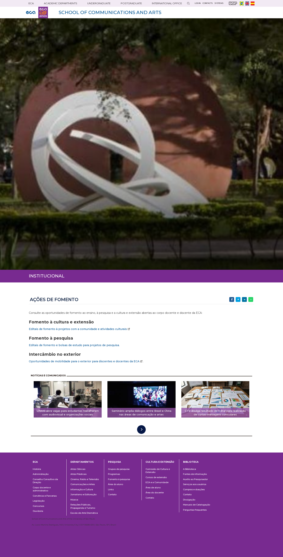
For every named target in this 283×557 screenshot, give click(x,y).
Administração (41, 474)
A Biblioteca (189, 469)
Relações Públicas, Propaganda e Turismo (82, 506)
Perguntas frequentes (195, 510)
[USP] (233, 3)
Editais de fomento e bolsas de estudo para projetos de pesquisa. (74, 345)
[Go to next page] (141, 429)
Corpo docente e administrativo (42, 489)
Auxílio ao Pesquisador (195, 479)
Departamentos (82, 461)
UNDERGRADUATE (99, 3)
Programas (114, 474)
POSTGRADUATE (131, 3)
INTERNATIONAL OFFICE (167, 3)
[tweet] (238, 299)
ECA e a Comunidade (157, 482)
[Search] (188, 3)
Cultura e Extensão (160, 461)
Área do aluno (115, 484)
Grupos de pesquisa (119, 469)
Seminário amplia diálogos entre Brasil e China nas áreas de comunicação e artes (141, 412)
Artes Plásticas (78, 474)
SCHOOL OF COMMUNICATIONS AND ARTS (110, 12)
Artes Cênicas (77, 469)
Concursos (38, 506)
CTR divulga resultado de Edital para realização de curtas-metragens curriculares (215, 412)
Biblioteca (190, 461)
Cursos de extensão (156, 477)
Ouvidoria (38, 511)
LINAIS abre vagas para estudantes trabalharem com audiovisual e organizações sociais (68, 412)
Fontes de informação (195, 474)
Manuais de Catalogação (196, 504)
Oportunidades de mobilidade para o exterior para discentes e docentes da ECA (84, 361)
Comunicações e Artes (82, 484)
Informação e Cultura (81, 489)
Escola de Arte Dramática (84, 513)
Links (111, 489)
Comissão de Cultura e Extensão (158, 471)
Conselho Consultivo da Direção (45, 481)
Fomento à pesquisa (119, 479)
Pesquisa (114, 461)
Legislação (38, 500)
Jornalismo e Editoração (83, 494)
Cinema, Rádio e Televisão (84, 479)
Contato (112, 494)
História (37, 469)
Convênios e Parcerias (45, 495)
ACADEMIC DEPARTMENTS (60, 3)
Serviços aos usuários (194, 484)
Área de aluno (153, 487)
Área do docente (155, 492)
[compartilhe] (231, 299)
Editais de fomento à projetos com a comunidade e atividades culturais (78, 329)
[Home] (37, 12)
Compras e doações (194, 489)
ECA (31, 3)
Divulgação (189, 499)
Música (74, 499)
